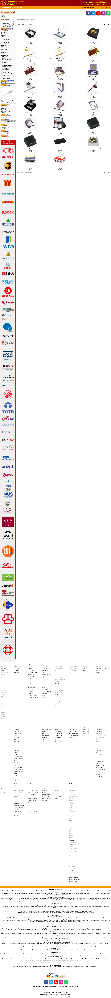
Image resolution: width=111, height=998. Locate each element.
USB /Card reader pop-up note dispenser (30, 167)
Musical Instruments (18, 758)
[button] (85, 7)
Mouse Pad (71, 798)
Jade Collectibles (72, 870)
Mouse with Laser (100, 670)
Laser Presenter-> (5, 41)
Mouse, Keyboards (59, 690)
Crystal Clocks (72, 846)
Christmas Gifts (85, 733)
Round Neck (3, 699)
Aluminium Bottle (45, 666)
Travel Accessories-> (6, 75)
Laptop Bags (31, 681)
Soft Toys (16, 773)
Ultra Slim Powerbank (73, 735)
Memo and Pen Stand (18, 7)
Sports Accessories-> (6, 53)
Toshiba (70, 831)
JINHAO (70, 809)
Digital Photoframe (18, 765)
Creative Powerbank (73, 731)
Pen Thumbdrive (31, 809)
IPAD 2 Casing (72, 794)
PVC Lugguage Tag (100, 737)
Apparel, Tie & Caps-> (6, 31)
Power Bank (71, 727)
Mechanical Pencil (45, 731)
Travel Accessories (46, 783)
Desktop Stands (58, 733)
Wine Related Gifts (18, 778)
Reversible (3, 683)
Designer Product (72, 851)
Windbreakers (4, 678)
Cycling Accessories (5, 788)
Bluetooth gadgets (59, 677)
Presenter (98, 672)
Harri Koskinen (72, 858)
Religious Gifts (85, 727)
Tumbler (43, 695)
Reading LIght (85, 668)
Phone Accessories (59, 727)
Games (15, 744)
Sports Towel (3, 720)
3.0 (55, 705)
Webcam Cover (99, 776)
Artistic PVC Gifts (99, 731)
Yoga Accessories (18, 780)
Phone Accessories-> (6, 48)
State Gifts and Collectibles (74, 879)
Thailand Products (73, 881)
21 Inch (56, 788)
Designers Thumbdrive (33, 792)
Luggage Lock (45, 788)
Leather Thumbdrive (32, 800)
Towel (2, 710)
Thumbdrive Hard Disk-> (7, 74)
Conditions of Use (5, 111)
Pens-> (2, 46)
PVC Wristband (99, 741)
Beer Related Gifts (18, 731)
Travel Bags (44, 800)
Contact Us (3, 112)
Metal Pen (44, 733)
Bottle (56, 798)
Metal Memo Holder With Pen (60, 113)
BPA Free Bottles (45, 668)
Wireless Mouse (58, 692)
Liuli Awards (16, 668)
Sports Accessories (5, 783)
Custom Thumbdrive (32, 790)
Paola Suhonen (72, 866)
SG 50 (70, 855)
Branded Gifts (72, 790)
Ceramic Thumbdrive (32, 786)
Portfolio (16, 796)
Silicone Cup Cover (100, 765)
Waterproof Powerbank (74, 737)
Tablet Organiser (31, 699)
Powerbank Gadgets (73, 733)
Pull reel (98, 763)
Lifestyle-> (3, 43)
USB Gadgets (58, 701)
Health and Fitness (73, 666)
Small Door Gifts (99, 727)
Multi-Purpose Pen (45, 735)
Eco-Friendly (98, 750)
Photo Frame (17, 762)
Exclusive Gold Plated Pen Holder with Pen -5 (59, 58)
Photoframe (71, 800)
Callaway (71, 805)
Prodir (70, 825)
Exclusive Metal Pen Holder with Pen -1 (30, 95)
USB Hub (57, 703)
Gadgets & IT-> (5, 36)
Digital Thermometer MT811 (8, 101)
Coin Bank (16, 737)
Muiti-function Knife (100, 759)
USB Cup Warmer (59, 697)
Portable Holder (58, 741)
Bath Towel (3, 712)
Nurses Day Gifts (72, 670)
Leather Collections (5, 42)
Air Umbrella (58, 796)
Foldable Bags (31, 678)
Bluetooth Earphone (59, 675)
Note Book (16, 794)
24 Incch (57, 790)
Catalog (4, 7)
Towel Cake (3, 723)
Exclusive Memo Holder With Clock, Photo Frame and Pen (93, 77)
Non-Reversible (4, 681)
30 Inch (56, 794)
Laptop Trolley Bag (32, 683)
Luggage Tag (44, 792)
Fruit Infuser (44, 678)
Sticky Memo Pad (6, 72)
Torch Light (84, 670)
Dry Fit (2, 696)
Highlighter (4, 62)
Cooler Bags (30, 670)
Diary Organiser (17, 792)
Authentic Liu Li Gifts (73, 786)
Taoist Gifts (84, 740)
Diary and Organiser (18, 790)
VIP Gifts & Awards (73, 783)
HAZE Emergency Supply (74, 668)
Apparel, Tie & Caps (5, 664)
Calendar (4, 58)
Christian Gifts (85, 731)
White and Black (99, 771)
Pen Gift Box (44, 737)
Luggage (30, 685)
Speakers (57, 694)
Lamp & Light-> (5, 39)
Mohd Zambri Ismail (73, 864)
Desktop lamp (85, 666)
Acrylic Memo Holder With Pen (30, 41)
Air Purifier (16, 729)
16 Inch (56, 786)
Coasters (44, 672)
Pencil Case (30, 689)
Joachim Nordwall (72, 860)
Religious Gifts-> (5, 51)
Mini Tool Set (99, 757)
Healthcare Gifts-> (5, 38)
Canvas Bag (30, 668)
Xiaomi (70, 837)
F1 (1, 790)
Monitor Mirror (58, 688)
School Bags (30, 691)
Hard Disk (30, 796)
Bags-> (3, 33)
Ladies (15, 754)
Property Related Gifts (19, 769)
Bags (29, 664)
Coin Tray (98, 748)
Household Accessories (19, 748)
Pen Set (43, 741)
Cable (56, 729)
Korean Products (18, 752)
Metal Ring (16, 670)
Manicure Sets (99, 754)
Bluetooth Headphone (60, 679)
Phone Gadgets (58, 739)
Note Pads (4, 68)
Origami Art (16, 760)
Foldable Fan (17, 741)
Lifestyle (16, 727)
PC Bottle (44, 685)
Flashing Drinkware (46, 676)
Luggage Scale (45, 790)
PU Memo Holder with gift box (30, 149)
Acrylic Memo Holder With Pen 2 (60, 41)
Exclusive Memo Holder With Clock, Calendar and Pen (59, 77)
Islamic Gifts (85, 738)
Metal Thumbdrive (32, 802)
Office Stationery (6, 69)
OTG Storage (58, 737)
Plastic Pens (44, 744)
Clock (15, 735)
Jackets (2, 670)
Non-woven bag (31, 687)
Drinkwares (44, 664)
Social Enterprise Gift (100, 769)
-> (5, 55)
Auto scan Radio (58, 666)
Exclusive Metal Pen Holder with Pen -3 (93, 95)
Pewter (70, 875)
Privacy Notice (4, 109)
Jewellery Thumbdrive (32, 798)
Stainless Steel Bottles (46, 691)
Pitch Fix (70, 823)
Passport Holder (45, 796)
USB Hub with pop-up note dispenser (60, 167)
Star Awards (17, 672)
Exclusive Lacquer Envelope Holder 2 (30, 77)
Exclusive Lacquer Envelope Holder (93, 58)
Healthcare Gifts (72, 664)
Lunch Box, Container (18, 756)
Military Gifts (4, 45)
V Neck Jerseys (4, 707)
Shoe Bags (30, 693)
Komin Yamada (72, 862)
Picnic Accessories (18, 767)
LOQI (70, 818)
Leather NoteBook (73, 796)
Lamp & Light (85, 664)
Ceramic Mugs (45, 670)
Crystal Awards (17, 666)
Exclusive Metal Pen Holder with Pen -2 (60, 95)
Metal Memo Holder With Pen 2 (93, 113)
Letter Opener (5, 64)
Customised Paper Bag (33, 672)
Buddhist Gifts (85, 729)
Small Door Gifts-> (5, 52)
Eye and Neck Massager (60, 683)
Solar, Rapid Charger (59, 744)
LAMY (70, 814)
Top (1, 7)
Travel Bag (30, 704)
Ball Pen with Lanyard (46, 729)
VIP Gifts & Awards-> (6, 78)
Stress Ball (98, 774)
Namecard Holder (100, 761)
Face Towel (3, 714)
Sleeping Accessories (46, 798)
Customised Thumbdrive (101, 735)
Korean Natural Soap (73, 873)
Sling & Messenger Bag (33, 695)
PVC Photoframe (99, 739)
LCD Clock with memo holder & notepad (30, 113)
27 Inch (56, 792)
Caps (2, 666)
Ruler (97, 744)
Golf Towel (3, 716)
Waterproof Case (59, 746)
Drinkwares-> (4, 35)
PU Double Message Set (60, 131)
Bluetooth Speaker (59, 681)
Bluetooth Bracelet (59, 673)
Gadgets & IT (58, 664)
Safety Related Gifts (18, 771)
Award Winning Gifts (73, 788)
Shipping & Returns (5, 108)
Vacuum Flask (44, 697)
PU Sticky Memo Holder (60, 149)
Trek (70, 833)
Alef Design (71, 792)
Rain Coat (57, 800)
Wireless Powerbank (73, 739)
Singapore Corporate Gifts (74, 877)
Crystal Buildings (72, 844)
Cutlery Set (16, 739)
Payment (3, 107)
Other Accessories (46, 794)
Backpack (30, 666)
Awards (16, 664)
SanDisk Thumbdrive (32, 811)
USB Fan (57, 699)
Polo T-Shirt (3, 692)
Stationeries (10, 7)
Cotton (2, 694)
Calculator (4, 56)
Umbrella (57, 783)
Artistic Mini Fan (99, 729)
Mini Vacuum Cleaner (7, 66)
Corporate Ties (4, 668)
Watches (16, 776)
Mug (42, 683)
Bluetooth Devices (59, 670)
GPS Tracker (57, 686)
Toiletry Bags (31, 702)
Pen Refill (43, 739)
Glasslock (71, 807)
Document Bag (31, 674)
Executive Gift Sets (6, 61)
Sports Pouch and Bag (33, 697)
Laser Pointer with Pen (101, 668)
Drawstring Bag (31, 676)
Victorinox (71, 835)
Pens (43, 727)
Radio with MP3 (58, 668)
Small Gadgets (99, 767)
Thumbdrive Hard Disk (32, 783)
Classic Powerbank (73, 729)
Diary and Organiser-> (7, 59)
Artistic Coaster (99, 733)
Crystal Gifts (71, 840)
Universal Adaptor (46, 802)
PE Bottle (43, 687)
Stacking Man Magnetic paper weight (93, 149)
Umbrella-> (3, 76)
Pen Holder (4, 71)
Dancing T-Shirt (4, 690)
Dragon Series (72, 811)
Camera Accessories (59, 731)
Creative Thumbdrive (32, 788)
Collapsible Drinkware (46, 674)
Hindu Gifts (84, 736)
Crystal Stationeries (73, 848)
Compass (3, 786)
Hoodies (2, 674)
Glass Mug (44, 681)
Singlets (2, 705)
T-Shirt (2, 688)
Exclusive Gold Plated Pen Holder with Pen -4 (30, 58)
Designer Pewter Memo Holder (93, 41)
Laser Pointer (99, 666)
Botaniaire (71, 803)
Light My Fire (71, 816)
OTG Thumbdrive (31, 807)
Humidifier (16, 750)
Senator (70, 829)
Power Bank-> (4, 49)
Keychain (98, 752)
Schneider (71, 827)
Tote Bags (71, 820)
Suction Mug (44, 693)
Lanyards (3, 686)
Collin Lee (71, 853)
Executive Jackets (4, 672)
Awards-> (3, 32)
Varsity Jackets (4, 676)
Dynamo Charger (59, 735)
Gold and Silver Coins (73, 868)
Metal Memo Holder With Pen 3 (30, 131)
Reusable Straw (45, 689)
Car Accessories (17, 733)
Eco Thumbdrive (31, 794)
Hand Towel (3, 718)
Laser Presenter (99, 664)
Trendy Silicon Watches (101, 746)
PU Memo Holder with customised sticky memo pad (93, 131)
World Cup (3, 792)
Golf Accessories (18, 746)
